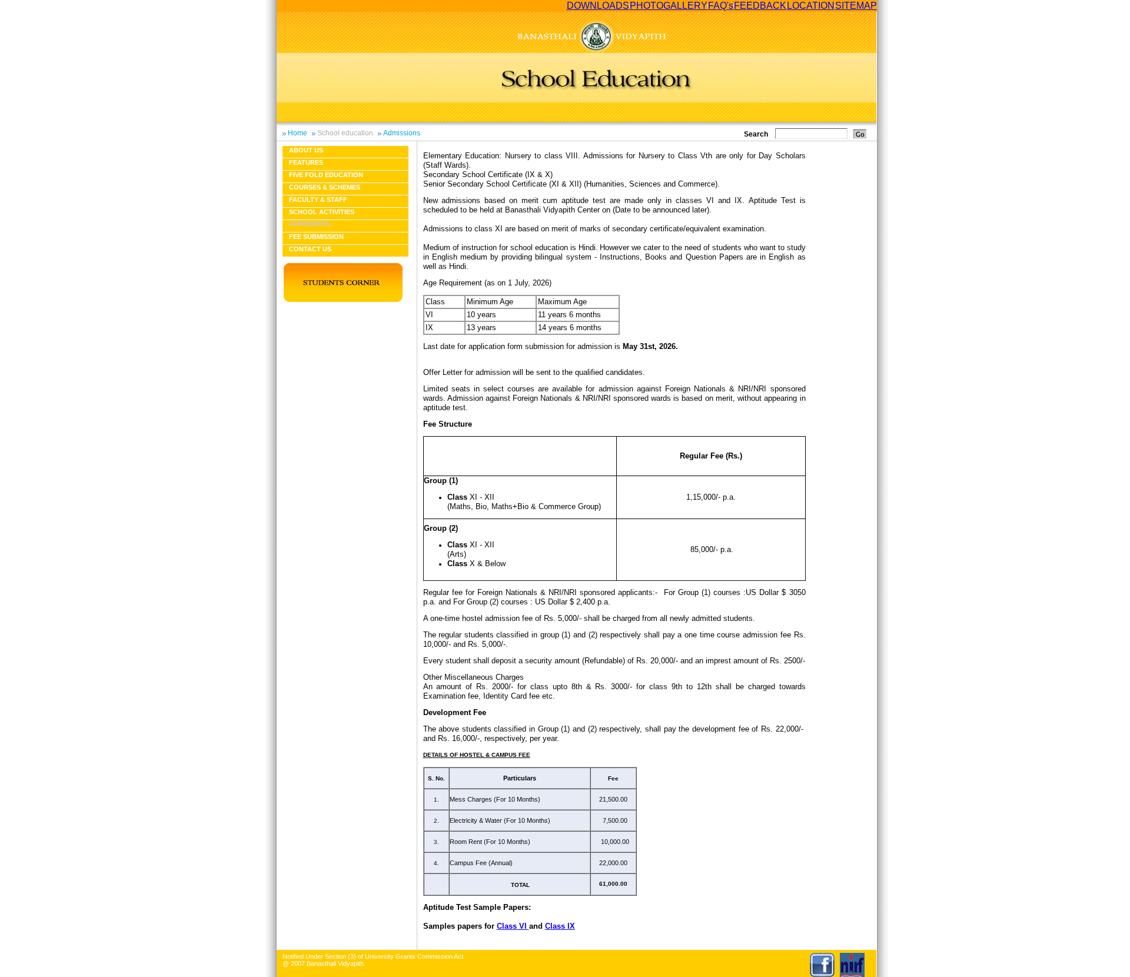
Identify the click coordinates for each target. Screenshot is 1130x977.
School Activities (321, 211)
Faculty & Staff (318, 199)
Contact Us (310, 248)
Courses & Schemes (324, 187)
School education (345, 133)
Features (306, 162)
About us (306, 150)
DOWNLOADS (598, 6)
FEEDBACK (760, 6)
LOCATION (811, 6)
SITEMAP (856, 6)
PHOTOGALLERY (668, 6)
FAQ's (720, 6)
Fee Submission (316, 236)
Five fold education (326, 174)
